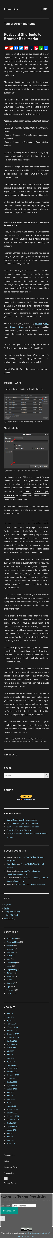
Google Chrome (18, 327)
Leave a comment (40, 741)
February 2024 (12, 1027)
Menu (45, 9)
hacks (14, 741)
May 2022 (11, 1099)
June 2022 (11, 1095)
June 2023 (11, 1054)
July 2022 (10, 1092)
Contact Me (9, 1173)
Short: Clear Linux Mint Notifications (30, 884)
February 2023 (12, 1068)
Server (9, 979)
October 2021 (12, 1123)
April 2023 (11, 1061)
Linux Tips (11, 9)
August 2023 (12, 1047)
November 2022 (13, 1078)
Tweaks (9, 993)
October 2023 (12, 1041)
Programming (12, 969)
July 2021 (10, 1133)
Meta (8, 959)
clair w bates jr (12, 864)
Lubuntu (38, 323)
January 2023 (12, 1071)
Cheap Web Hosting (12, 911)
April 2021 (11, 1143)
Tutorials (10, 990)
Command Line (13, 942)
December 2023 (13, 1034)
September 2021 (13, 1126)
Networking (11, 962)
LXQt (46, 323)
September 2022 (13, 1085)
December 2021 (13, 1116)
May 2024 (11, 1017)
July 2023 (10, 1051)
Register (7, 904)
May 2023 (11, 1058)
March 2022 (11, 1106)
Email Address (6, 1205)
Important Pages (11, 1167)
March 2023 (11, 1064)
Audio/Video (12, 938)
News (9, 966)
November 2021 (13, 1119)
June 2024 (11, 1013)
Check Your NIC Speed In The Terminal (22, 823)
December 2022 (13, 1075)
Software (27, 739)
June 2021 (11, 1136)
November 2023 (13, 1037)
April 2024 (11, 1020)
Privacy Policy (9, 918)
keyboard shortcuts (24, 741)
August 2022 (12, 1088)
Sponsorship (9, 1155)
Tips (32, 739)
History (9, 955)
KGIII (6, 739)
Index (6, 1161)
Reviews (10, 972)
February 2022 (12, 1109)
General (10, 945)
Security (10, 976)
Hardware (10, 952)
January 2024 (12, 1030)
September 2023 (13, 1044)
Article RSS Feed (11, 915)
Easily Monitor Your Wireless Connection (23, 826)
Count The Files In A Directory (19, 830)
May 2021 (11, 1140)
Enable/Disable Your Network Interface (22, 820)
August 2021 (12, 1129)
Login (6, 908)
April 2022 (11, 1102)
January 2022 (12, 1112)
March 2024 (11, 1023)
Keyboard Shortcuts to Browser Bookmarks (22, 36)
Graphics (10, 948)
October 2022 (12, 1082)
